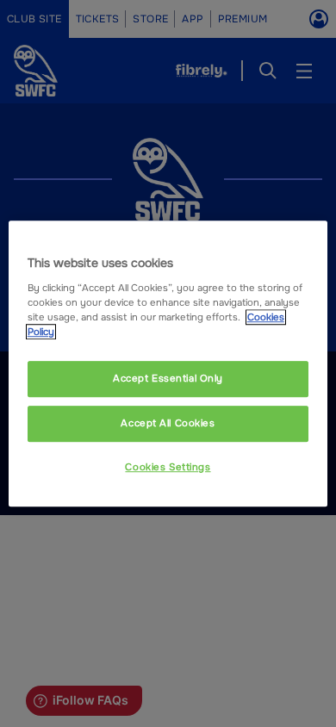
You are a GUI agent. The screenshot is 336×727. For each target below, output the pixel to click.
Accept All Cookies (168, 423)
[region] (168, 363)
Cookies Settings (167, 467)
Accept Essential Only (168, 378)
